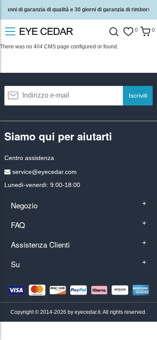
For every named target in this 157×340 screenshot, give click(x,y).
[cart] (145, 32)
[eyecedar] (61, 31)
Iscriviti (138, 95)
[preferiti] (128, 31)
